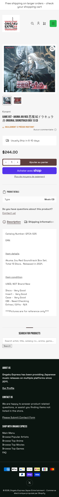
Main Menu (8, 432)
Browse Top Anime (12, 440)
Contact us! (9, 213)
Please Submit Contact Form (18, 417)
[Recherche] (32, 23)
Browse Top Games (13, 448)
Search (7, 346)
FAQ (4, 452)
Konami (6, 111)
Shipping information (41, 221)
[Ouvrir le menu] (53, 23)
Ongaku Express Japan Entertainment (27, 490)
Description (14, 221)
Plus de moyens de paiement (29, 176)
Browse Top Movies (13, 444)
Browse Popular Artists (15, 436)
